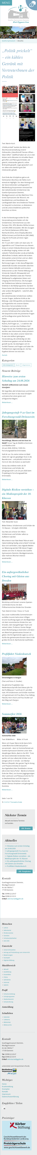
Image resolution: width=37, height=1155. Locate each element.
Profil (4, 990)
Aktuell (6, 969)
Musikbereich (8, 965)
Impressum (6, 1094)
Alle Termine (26, 828)
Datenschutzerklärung (10, 1096)
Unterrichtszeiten (9, 950)
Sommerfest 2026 (12, 714)
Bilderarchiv (8, 1025)
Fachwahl (7, 958)
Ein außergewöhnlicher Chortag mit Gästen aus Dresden (15, 576)
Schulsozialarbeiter (10, 938)
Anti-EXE (6, 941)
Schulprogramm (9, 996)
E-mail (3, 1107)
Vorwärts (14, 802)
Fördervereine (8, 933)
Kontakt (5, 1091)
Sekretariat (7, 930)
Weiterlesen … (7, 402)
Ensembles (7, 974)
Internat (6, 982)
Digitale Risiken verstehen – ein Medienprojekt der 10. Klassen (18, 494)
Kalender (7, 1017)
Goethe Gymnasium (8, 41)
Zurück (4, 355)
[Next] (33, 33)
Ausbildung (7, 972)
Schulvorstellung (9, 994)
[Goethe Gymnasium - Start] (18, 14)
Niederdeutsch (9, 999)
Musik (18, 365)
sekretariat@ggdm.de (15, 899)
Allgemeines (26, 365)
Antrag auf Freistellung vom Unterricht (17, 952)
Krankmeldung (7, 1086)
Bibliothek (7, 1022)
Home (4, 1084)
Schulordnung (8, 1002)
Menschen (7, 923)
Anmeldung (7, 1006)
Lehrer (6, 928)
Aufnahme (7, 980)
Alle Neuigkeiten (24, 871)
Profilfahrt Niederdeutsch (16, 654)
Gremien (6, 936)
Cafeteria (7, 1020)
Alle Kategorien (8, 365)
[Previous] (1, 33)
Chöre (6, 977)
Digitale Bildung (9, 960)
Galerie (6, 985)
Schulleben (7, 1013)
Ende (20, 802)
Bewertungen (8, 955)
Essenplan (6, 1089)
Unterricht (7, 946)
